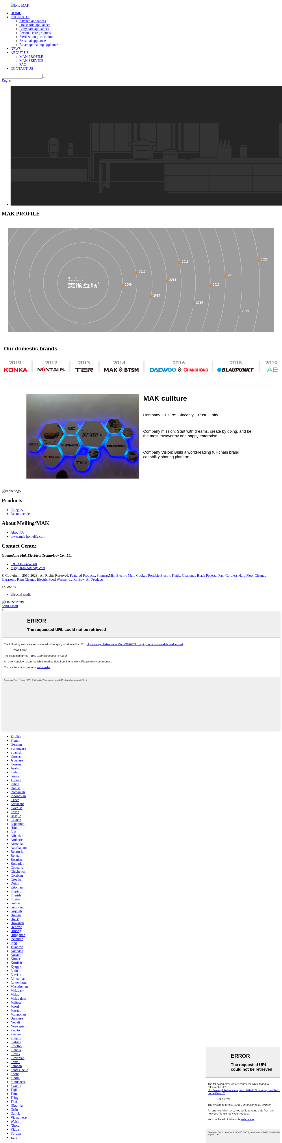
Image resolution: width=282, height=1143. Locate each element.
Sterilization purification (36, 37)
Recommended (21, 514)
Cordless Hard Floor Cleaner (245, 575)
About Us (17, 532)
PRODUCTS (20, 17)
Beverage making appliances (39, 45)
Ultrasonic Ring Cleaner (18, 579)
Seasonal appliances (33, 41)
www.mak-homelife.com (28, 536)
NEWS (16, 49)
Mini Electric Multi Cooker (127, 575)
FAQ (22, 64)
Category (17, 510)
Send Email (10, 606)
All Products (94, 579)
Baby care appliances (34, 29)
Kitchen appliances (32, 21)
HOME (16, 13)
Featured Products (82, 575)
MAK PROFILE (31, 56)
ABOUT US (20, 52)
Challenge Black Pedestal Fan (203, 575)
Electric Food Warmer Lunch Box (60, 579)
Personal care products (35, 33)
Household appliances (34, 25)
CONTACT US (22, 68)
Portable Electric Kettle (164, 575)
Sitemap (102, 575)
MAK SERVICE (31, 60)
